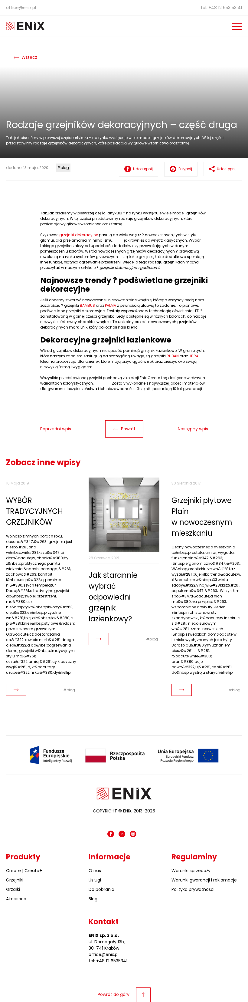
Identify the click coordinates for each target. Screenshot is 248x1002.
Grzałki (13, 889)
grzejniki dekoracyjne (78, 234)
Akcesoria (16, 899)
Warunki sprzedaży (190, 871)
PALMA (110, 305)
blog (64, 167)
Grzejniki (14, 880)
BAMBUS (87, 305)
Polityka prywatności (192, 889)
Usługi (95, 880)
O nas (95, 871)
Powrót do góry (113, 994)
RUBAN (173, 356)
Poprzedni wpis (55, 429)
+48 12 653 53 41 (225, 8)
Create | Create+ (24, 871)
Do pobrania (101, 889)
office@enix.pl (21, 8)
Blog (93, 899)
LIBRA (193, 356)
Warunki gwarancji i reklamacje (204, 880)
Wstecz (28, 57)
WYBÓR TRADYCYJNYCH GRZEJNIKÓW (34, 511)
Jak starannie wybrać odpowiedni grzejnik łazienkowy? (113, 597)
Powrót (127, 429)
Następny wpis (193, 429)
